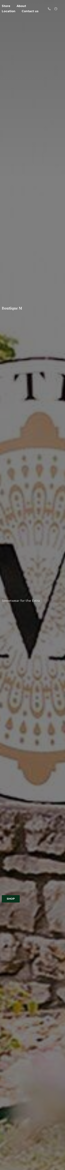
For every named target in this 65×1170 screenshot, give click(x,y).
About (21, 6)
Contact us (30, 11)
